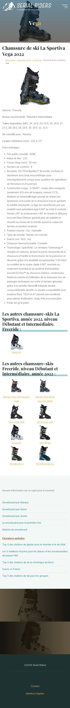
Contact (35, 686)
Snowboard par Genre (14, 509)
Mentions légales (35, 693)
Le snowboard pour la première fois (21, 522)
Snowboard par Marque (15, 502)
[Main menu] (65, 6)
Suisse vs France (11, 569)
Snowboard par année (14, 516)
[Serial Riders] (26, 6)
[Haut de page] (57, 695)
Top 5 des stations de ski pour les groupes (25, 575)
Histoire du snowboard (14, 529)
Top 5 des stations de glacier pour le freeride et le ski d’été (33, 544)
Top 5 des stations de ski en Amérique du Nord (27, 562)
